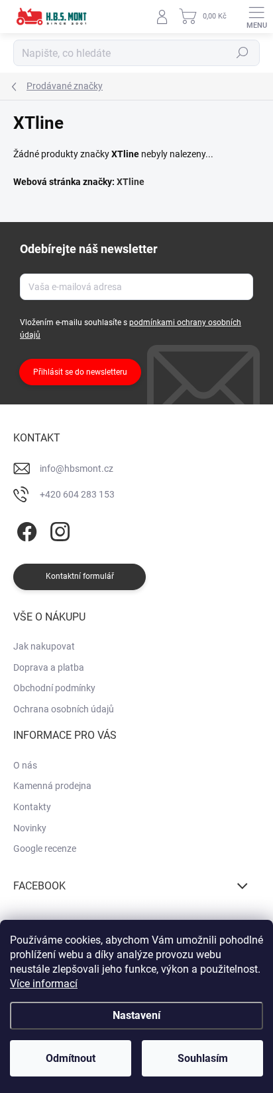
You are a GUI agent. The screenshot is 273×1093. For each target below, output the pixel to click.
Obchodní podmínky (54, 688)
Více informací (44, 983)
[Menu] (256, 16)
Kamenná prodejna (52, 785)
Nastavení (136, 1015)
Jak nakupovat (44, 646)
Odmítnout (70, 1058)
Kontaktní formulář (80, 576)
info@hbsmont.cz (76, 468)
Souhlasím (203, 1058)
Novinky (29, 828)
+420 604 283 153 (77, 494)
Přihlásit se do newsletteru (80, 372)
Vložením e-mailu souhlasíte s (130, 329)
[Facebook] (24, 529)
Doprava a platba (48, 667)
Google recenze (44, 848)
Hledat (242, 52)
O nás (25, 765)
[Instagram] (58, 529)
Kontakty (32, 807)
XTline (130, 181)
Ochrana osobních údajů (63, 709)
